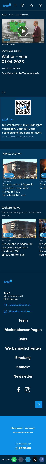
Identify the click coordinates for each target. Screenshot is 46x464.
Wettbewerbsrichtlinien (23, 432)
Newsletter (23, 376)
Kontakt (23, 367)
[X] (34, 459)
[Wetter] (31, 5)
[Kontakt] (40, 5)
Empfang (23, 357)
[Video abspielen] (23, 31)
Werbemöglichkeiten (23, 348)
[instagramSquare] (27, 389)
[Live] (22, 5)
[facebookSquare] (18, 389)
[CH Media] (23, 447)
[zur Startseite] (7, 5)
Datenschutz (17, 428)
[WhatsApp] (14, 459)
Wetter (4, 15)
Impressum (30, 428)
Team (23, 320)
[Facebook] (41, 459)
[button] (21, 459)
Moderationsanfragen (23, 330)
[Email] (28, 459)
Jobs (23, 339)
